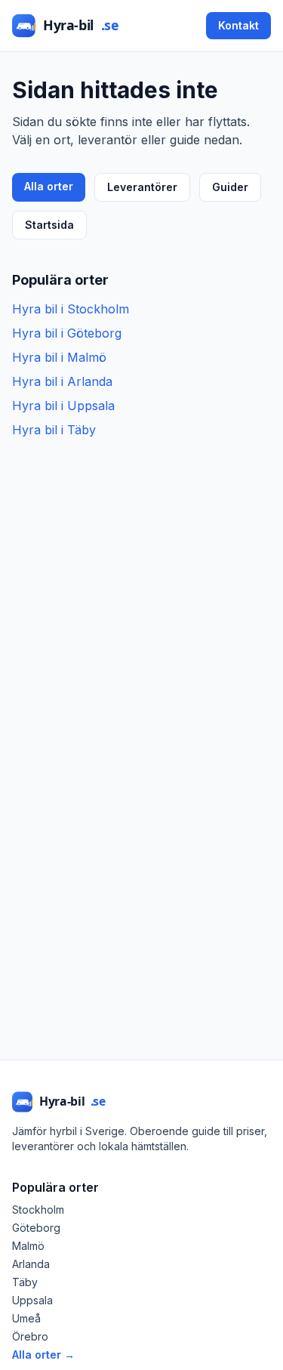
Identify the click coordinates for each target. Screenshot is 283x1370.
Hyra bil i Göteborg (67, 333)
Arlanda (31, 1263)
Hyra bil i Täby (54, 429)
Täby (25, 1282)
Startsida (49, 224)
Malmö (28, 1245)
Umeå (26, 1318)
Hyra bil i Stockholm (70, 308)
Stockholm (38, 1209)
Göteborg (36, 1227)
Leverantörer (142, 187)
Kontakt (238, 25)
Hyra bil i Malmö (59, 357)
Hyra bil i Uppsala (63, 405)
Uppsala (32, 1300)
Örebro (30, 1336)
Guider (230, 187)
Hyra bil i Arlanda (62, 381)
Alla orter (48, 186)
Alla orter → (43, 1354)
